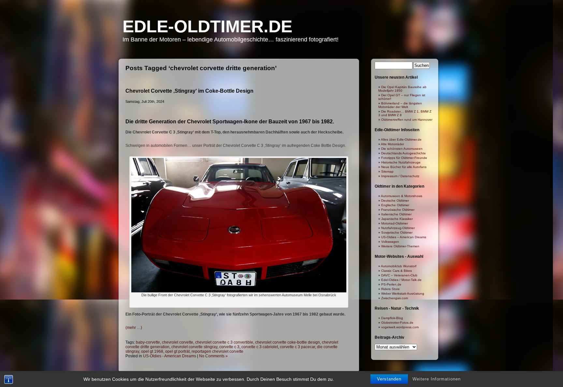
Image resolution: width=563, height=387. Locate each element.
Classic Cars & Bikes (396, 270)
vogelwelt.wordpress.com (400, 327)
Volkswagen (390, 241)
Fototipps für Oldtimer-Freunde (404, 158)
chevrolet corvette (177, 342)
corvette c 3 (229, 347)
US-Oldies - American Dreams (169, 356)
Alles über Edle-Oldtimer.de (401, 139)
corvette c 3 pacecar (297, 347)
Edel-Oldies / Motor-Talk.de (401, 280)
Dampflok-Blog (392, 318)
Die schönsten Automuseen (402, 148)
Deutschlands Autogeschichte (403, 153)
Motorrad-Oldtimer (394, 223)
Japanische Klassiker (397, 219)
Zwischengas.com (394, 298)
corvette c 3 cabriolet (259, 347)
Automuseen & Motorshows (401, 196)
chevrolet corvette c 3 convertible (224, 342)
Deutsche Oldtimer (395, 200)
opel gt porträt (177, 351)
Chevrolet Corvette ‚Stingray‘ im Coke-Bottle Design (189, 91)
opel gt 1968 (152, 351)
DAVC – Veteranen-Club (399, 275)
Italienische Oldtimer (396, 214)
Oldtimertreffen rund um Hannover (406, 119)
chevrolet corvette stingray (194, 347)
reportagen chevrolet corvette (217, 351)
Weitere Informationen (436, 379)
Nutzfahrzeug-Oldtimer (398, 228)
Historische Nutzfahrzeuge (401, 162)
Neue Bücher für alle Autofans (403, 167)
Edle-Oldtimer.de (207, 26)
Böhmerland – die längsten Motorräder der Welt (400, 105)
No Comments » (213, 356)
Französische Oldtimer (397, 209)
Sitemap (387, 171)
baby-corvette (148, 342)
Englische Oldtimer (395, 205)
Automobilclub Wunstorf (398, 266)
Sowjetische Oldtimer (396, 232)
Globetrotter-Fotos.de (397, 322)
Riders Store (390, 289)
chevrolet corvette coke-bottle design (287, 342)
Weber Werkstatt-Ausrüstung (402, 293)
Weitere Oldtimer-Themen (400, 246)
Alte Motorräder (392, 144)
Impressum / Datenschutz (400, 176)
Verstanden (389, 379)
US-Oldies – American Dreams (403, 237)
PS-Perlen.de (391, 284)
